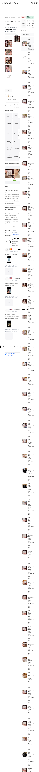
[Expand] (18, 25)
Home (6, 17)
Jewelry (13, 17)
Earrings (19, 17)
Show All (12, 226)
